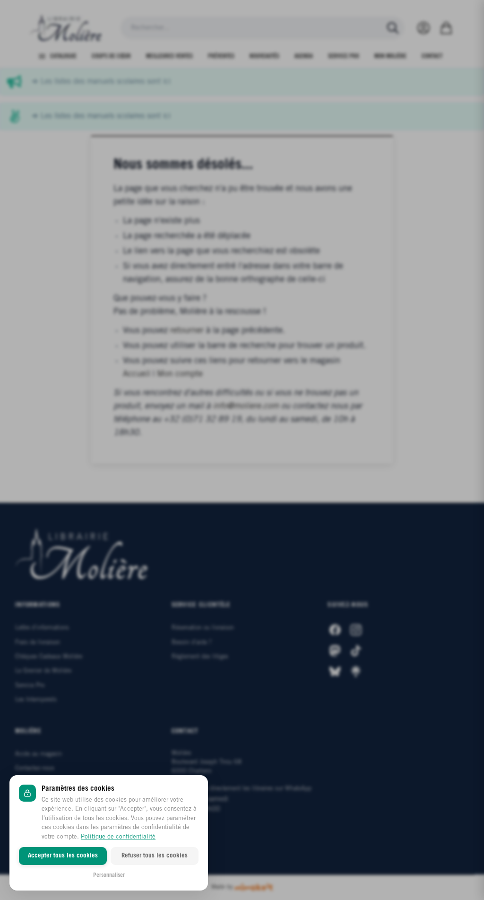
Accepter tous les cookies (63, 855)
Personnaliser (109, 875)
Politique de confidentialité (118, 836)
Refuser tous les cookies (154, 855)
